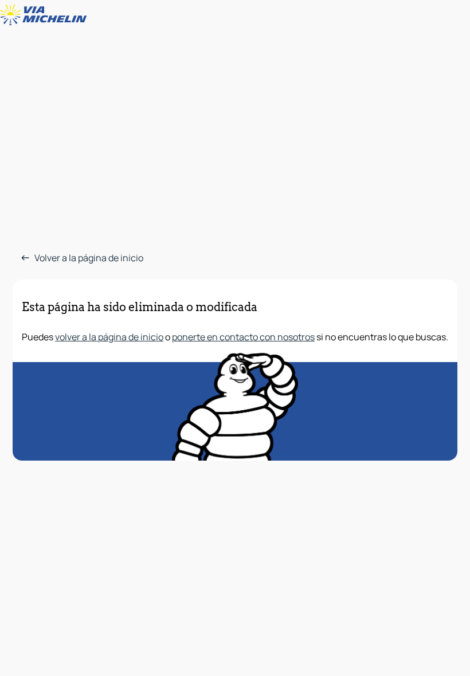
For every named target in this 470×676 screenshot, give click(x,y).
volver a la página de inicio (109, 337)
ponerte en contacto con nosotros (243, 337)
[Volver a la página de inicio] (46, 14)
